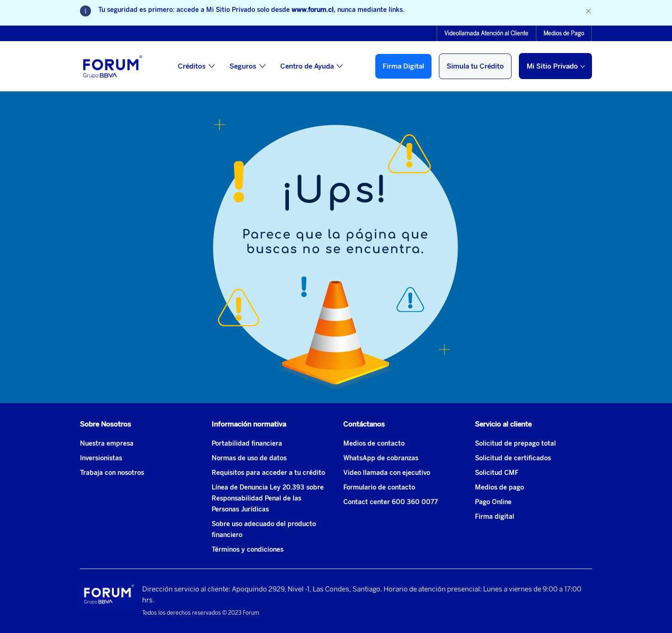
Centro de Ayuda (307, 66)
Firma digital (494, 517)
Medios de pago (499, 487)
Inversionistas (101, 458)
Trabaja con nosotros (112, 473)
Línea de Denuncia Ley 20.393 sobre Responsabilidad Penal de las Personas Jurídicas (268, 498)
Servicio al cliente (503, 424)
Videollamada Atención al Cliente (486, 33)
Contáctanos (364, 424)
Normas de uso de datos (249, 458)
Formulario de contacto (379, 487)
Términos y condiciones (247, 549)
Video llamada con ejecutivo (386, 473)
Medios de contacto (374, 443)
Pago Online (493, 502)
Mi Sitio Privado (552, 66)
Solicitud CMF (496, 473)
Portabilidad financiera (247, 443)
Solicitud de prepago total (515, 443)
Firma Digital (403, 66)
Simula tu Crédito (475, 66)
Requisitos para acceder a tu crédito (268, 473)
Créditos (192, 66)
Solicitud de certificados (513, 458)
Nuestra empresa (106, 443)
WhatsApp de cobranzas (380, 458)
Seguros (242, 66)
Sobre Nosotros (105, 424)
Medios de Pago (564, 33)
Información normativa (249, 424)
